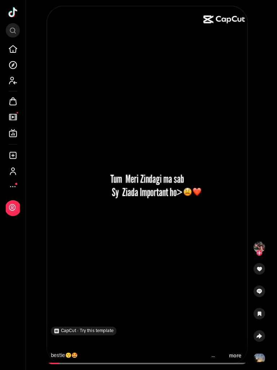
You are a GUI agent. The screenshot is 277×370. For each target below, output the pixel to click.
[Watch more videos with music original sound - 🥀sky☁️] (259, 357)
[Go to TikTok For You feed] (13, 12)
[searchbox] (13, 30)
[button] (259, 271)
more (235, 355)
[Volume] (55, 17)
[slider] (55, 363)
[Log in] (12, 207)
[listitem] (13, 49)
